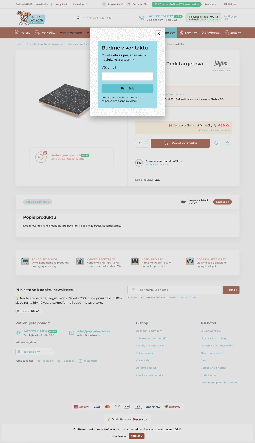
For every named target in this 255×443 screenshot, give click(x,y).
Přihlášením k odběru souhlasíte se (123, 99)
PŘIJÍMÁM (136, 436)
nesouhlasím (118, 436)
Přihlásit (127, 88)
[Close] (158, 33)
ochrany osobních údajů (167, 429)
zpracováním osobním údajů (119, 100)
